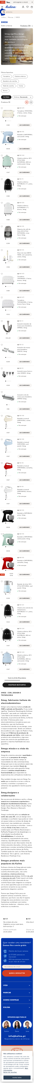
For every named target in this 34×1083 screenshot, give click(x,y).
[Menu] (2, 7)
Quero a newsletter (17, 973)
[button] (17, 97)
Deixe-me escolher (10, 1072)
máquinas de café (8, 878)
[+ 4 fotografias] (8, 374)
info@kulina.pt (17, 1036)
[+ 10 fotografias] (8, 587)
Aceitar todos (17, 1077)
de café (30, 876)
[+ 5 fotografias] (8, 279)
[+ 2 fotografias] (8, 350)
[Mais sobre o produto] (8, 327)
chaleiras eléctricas (17, 874)
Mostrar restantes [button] (17, 685)
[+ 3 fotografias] (8, 137)
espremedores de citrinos (10, 876)
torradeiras (5, 874)
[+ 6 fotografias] (8, 114)
